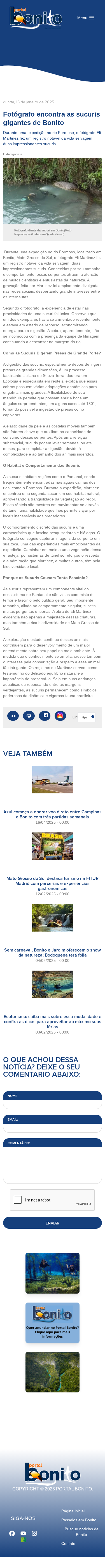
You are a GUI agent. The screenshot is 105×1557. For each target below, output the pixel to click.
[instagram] (34, 1533)
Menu (87, 19)
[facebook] (12, 1533)
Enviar (52, 1223)
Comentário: (19, 1143)
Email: (13, 1119)
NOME (12, 1096)
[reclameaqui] (23, 1539)
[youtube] (23, 1533)
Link (74, 717)
